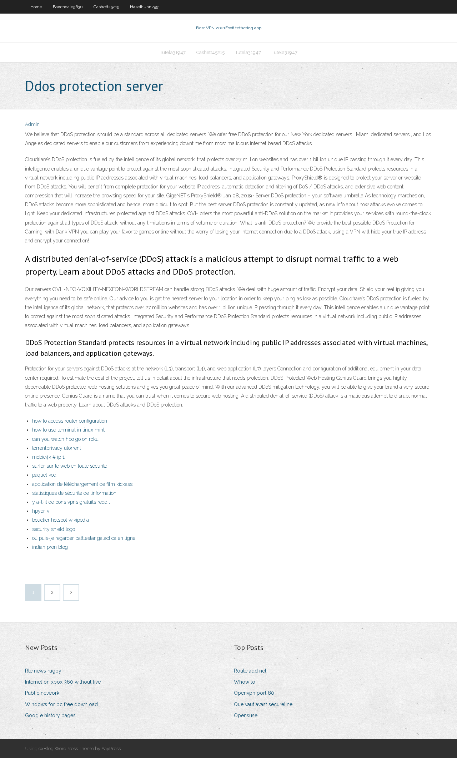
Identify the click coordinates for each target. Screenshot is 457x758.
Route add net (250, 671)
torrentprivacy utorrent (56, 448)
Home (36, 6)
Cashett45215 (106, 6)
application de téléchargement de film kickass (82, 484)
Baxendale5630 (68, 6)
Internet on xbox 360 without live (63, 682)
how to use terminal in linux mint (68, 430)
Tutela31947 (173, 52)
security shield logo (53, 529)
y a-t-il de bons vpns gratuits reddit (71, 502)
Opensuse (245, 715)
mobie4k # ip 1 (48, 457)
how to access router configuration (69, 421)
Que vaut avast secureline (263, 704)
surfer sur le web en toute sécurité (69, 466)
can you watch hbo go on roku (65, 439)
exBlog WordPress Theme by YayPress (80, 748)
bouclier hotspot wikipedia (60, 520)
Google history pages (50, 715)
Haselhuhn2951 (145, 6)
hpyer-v (40, 511)
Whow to (244, 682)
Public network (42, 693)
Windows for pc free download (61, 704)
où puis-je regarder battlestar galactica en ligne (83, 538)
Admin (32, 124)
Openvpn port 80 (254, 693)
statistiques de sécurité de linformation (74, 493)
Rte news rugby (43, 671)
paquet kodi (44, 475)
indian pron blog (50, 547)
